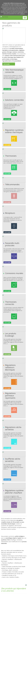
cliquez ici (22, 13)
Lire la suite (6, 64)
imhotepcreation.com (20, 3)
